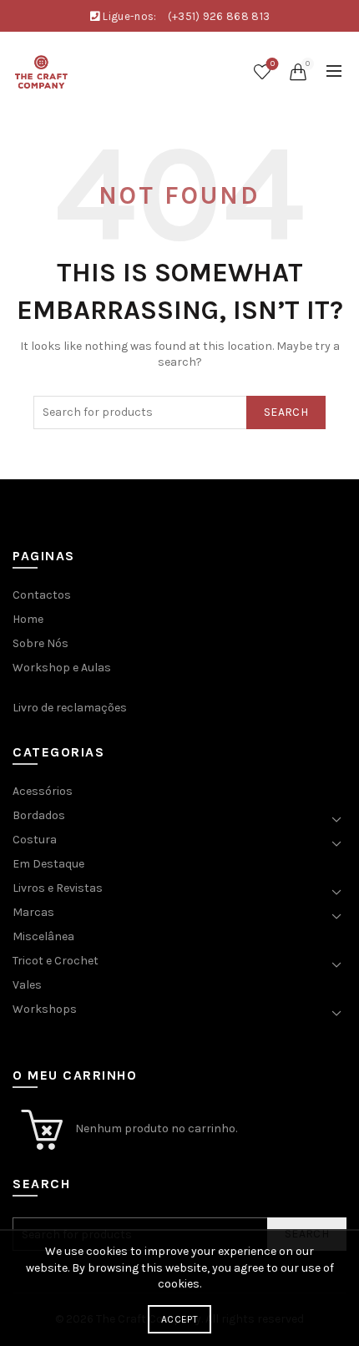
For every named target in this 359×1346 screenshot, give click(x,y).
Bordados (39, 815)
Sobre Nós (40, 643)
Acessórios (43, 791)
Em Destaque (48, 864)
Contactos (42, 595)
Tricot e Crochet (56, 961)
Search (286, 412)
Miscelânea (43, 936)
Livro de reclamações (70, 708)
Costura (35, 839)
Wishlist (273, 63)
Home (28, 619)
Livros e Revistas (58, 888)
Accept (179, 1319)
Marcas (33, 912)
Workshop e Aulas (62, 667)
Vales (27, 985)
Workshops (45, 1009)
